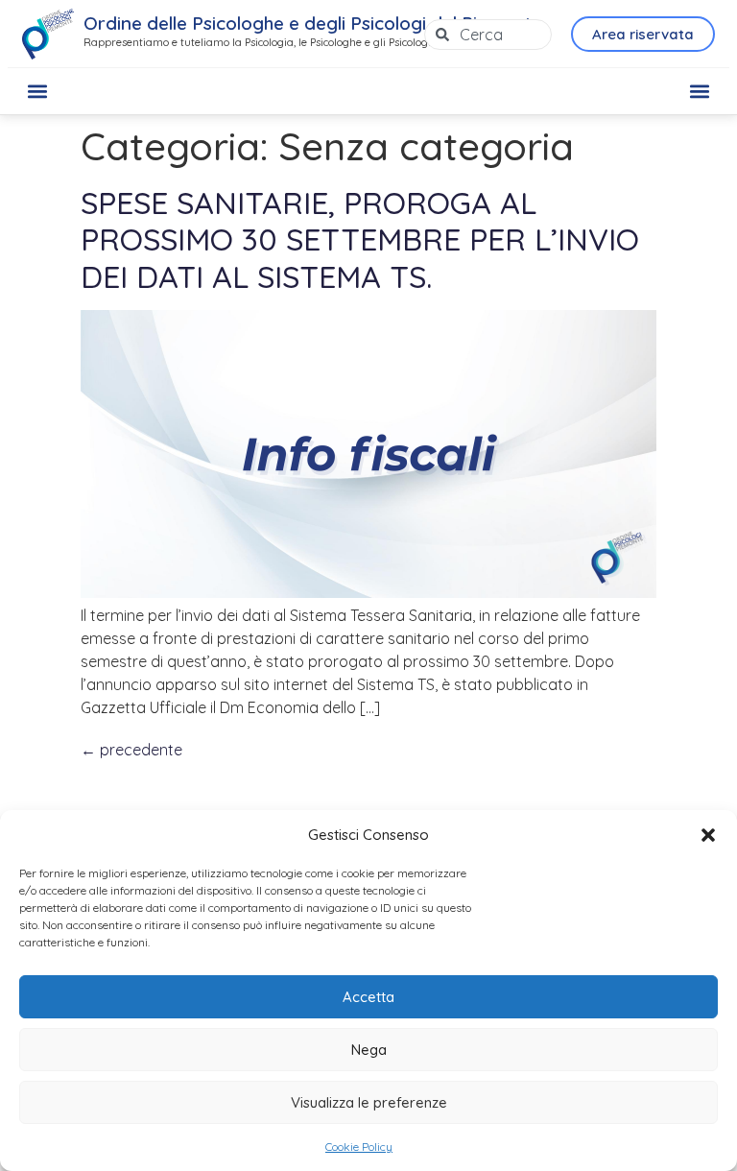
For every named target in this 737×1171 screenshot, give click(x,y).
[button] (708, 835)
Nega (369, 1049)
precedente (131, 749)
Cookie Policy (358, 1146)
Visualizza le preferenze (369, 1102)
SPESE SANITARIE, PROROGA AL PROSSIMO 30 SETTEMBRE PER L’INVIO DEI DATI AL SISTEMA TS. (360, 239)
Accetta (368, 997)
